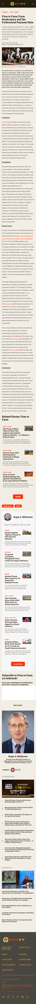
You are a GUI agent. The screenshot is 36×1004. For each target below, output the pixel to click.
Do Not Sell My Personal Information (12, 991)
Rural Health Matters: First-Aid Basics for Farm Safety (17, 906)
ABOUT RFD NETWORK (7, 948)
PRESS (4, 954)
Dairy (18, 506)
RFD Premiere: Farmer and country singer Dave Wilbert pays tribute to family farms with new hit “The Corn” (18, 823)
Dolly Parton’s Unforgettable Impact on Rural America (12, 623)
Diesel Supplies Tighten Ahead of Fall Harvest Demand (12, 535)
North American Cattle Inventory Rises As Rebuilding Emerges (19, 808)
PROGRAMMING (8, 965)
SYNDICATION (25, 965)
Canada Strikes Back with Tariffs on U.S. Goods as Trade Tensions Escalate (15, 645)
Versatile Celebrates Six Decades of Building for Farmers (18, 913)
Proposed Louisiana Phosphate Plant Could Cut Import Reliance (16, 557)
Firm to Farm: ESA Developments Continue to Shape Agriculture (11, 456)
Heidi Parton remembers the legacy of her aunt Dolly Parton (18, 815)
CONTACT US (24, 947)
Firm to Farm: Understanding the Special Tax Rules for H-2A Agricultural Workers (15, 477)
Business (5, 12)
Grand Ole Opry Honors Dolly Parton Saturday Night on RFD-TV (18, 801)
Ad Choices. (5, 988)
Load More (18, 664)
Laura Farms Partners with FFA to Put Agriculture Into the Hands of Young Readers (18, 858)
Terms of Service (25, 986)
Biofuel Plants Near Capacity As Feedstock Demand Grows (12, 579)
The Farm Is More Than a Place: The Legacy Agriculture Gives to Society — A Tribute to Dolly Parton (16, 433)
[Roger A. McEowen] (18, 732)
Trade (7, 639)
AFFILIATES (7, 959)
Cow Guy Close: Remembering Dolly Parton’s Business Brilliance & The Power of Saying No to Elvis (19, 849)
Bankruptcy (7, 506)
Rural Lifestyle (10, 618)
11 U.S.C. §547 (6, 122)
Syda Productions (12, 67)
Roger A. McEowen (23, 517)
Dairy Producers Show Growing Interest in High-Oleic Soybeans (17, 920)
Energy (7, 530)
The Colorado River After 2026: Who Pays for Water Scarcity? (12, 601)
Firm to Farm (14, 12)
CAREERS (23, 954)
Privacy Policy (15, 986)
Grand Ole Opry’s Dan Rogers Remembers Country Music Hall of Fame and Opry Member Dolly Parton (19, 832)
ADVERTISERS (25, 959)
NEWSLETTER (8, 970)
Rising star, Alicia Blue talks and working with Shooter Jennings (17, 899)
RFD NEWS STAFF (18, 44)
